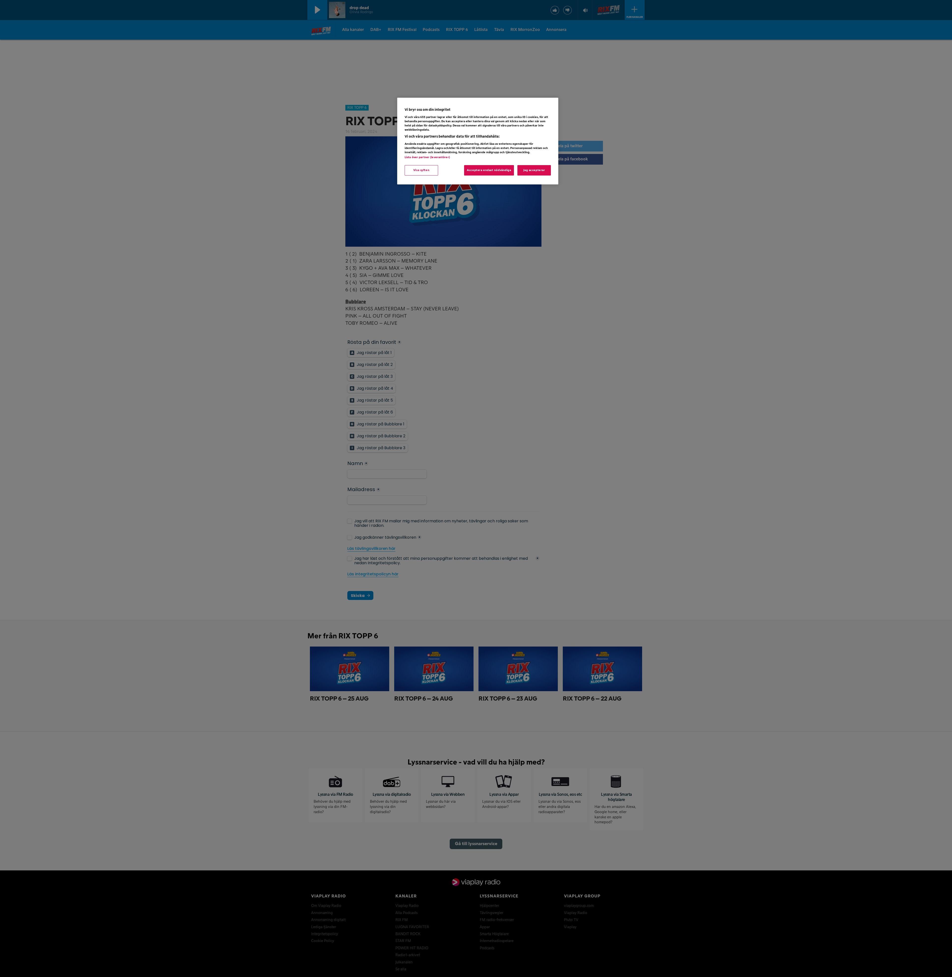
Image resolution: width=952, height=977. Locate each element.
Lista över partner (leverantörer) (427, 157)
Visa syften (421, 170)
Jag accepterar (534, 170)
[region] (477, 141)
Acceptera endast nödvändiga (489, 170)
